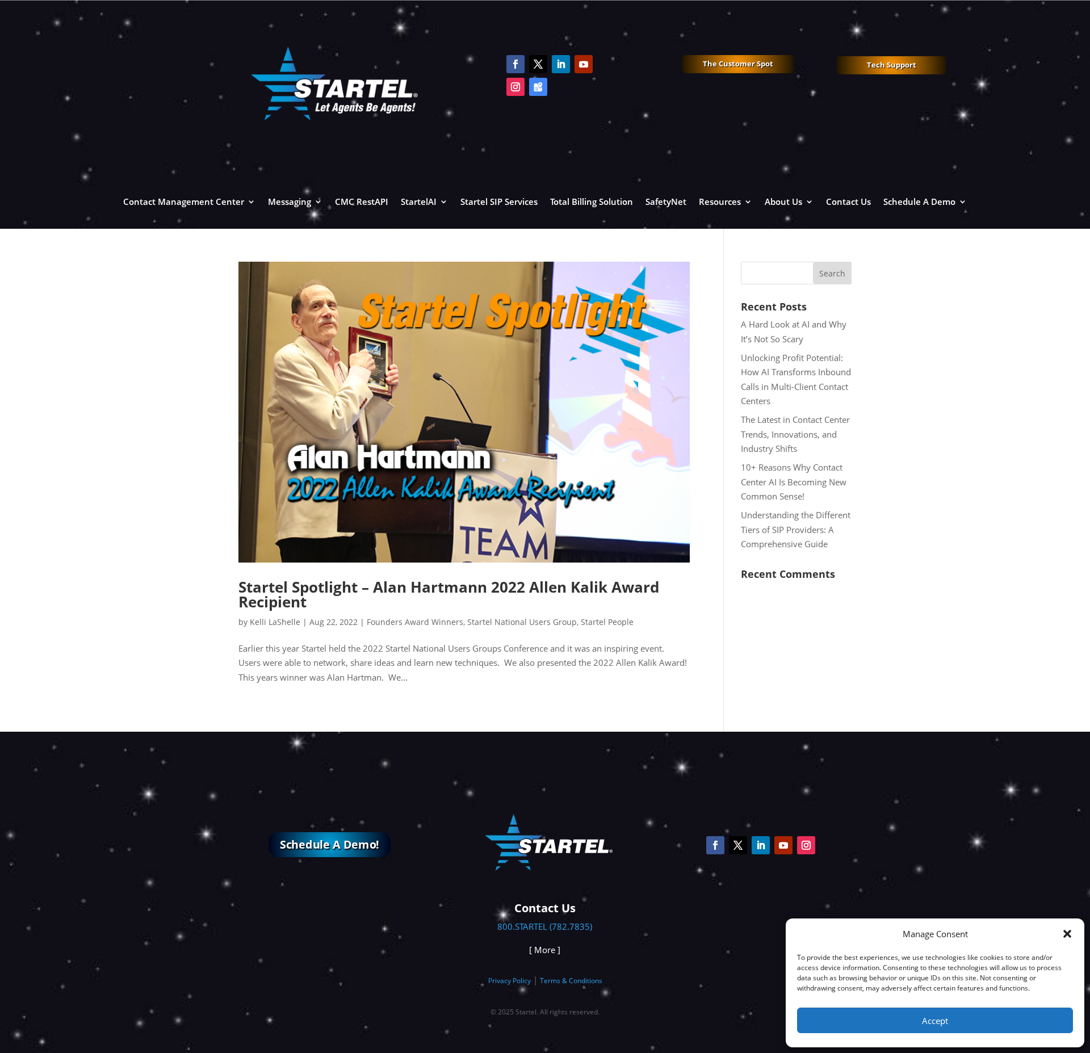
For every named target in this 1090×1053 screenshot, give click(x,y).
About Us (783, 201)
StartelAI (419, 201)
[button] (1067, 933)
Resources (720, 201)
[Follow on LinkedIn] (561, 64)
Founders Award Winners (415, 621)
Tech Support (891, 65)
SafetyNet (665, 201)
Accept (935, 1020)
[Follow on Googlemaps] (538, 87)
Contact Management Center (183, 201)
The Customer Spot (738, 63)
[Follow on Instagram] (515, 87)
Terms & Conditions (571, 980)
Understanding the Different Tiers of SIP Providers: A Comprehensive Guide (795, 529)
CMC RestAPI (361, 201)
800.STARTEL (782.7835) (544, 926)
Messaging (289, 201)
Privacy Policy (509, 980)
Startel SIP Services (499, 201)
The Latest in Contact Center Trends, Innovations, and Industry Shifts (795, 434)
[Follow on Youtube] (584, 64)
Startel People (607, 621)
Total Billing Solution (591, 201)
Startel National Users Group (522, 621)
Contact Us (848, 201)
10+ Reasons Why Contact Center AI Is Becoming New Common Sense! (793, 482)
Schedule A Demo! (329, 844)
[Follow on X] (538, 64)
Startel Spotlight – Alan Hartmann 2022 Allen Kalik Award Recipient (448, 594)
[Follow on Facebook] (515, 64)
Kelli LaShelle (275, 621)
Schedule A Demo (919, 201)
